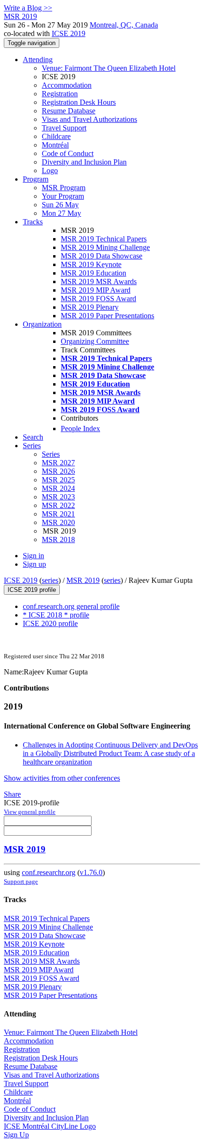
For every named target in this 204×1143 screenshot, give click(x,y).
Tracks (33, 222)
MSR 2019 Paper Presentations (107, 316)
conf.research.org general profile (71, 606)
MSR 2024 (58, 488)
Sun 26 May (60, 205)
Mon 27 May (61, 213)
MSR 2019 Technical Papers (104, 239)
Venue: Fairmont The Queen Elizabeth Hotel (109, 68)
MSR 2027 (58, 463)
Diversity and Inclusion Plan (84, 162)
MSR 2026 (58, 471)
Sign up (34, 564)
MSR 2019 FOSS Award (98, 299)
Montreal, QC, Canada (124, 25)
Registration (60, 94)
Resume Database (68, 111)
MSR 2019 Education (93, 273)
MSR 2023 (58, 497)
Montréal (55, 145)
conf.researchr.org (48, 872)
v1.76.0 (91, 872)
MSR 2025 (58, 480)
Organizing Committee (95, 341)
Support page (21, 881)
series (50, 580)
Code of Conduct (67, 153)
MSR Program (63, 188)
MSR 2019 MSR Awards (99, 281)
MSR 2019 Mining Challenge (105, 247)
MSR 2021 (58, 514)
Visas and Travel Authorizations (89, 119)
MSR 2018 (58, 539)
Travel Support (64, 128)
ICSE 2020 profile (50, 623)
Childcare (56, 136)
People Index (80, 428)
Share (12, 794)
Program (35, 179)
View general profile (30, 811)
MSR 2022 (58, 505)
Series (51, 454)
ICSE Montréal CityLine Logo (50, 1126)
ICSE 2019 (68, 33)
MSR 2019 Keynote (91, 264)
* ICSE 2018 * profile (56, 615)
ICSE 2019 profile (32, 589)
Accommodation (67, 85)
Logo (50, 170)
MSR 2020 (58, 522)
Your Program (63, 196)
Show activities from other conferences (62, 778)
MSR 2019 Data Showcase (101, 256)
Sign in (33, 556)
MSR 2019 (83, 580)
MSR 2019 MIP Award (95, 290)
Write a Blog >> (28, 8)
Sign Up (16, 1135)
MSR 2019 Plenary (90, 307)
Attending (38, 59)
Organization (42, 324)
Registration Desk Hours (79, 102)
